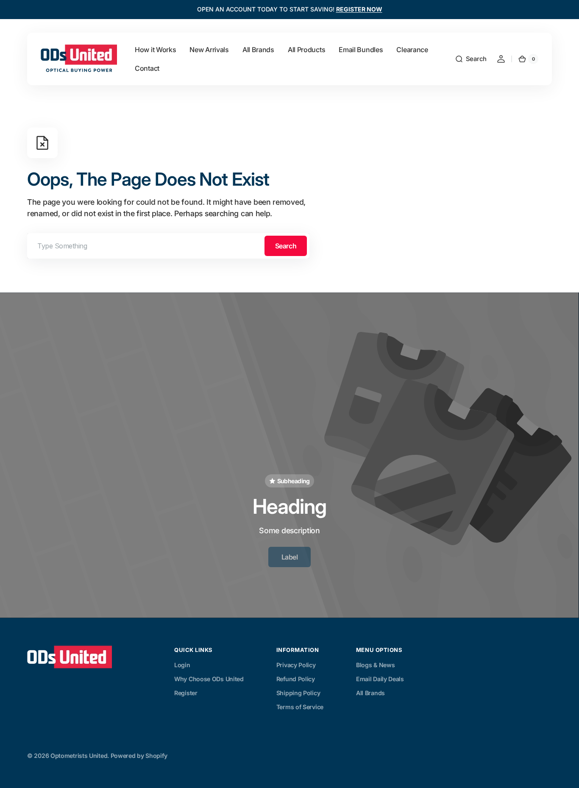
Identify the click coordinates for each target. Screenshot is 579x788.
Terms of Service (299, 706)
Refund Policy (295, 678)
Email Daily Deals (380, 678)
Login (182, 664)
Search (285, 246)
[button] (471, 59)
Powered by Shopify (139, 755)
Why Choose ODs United (209, 678)
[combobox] (168, 246)
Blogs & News (375, 664)
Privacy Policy (296, 664)
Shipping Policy (298, 692)
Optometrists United (78, 755)
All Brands (370, 692)
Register (186, 692)
